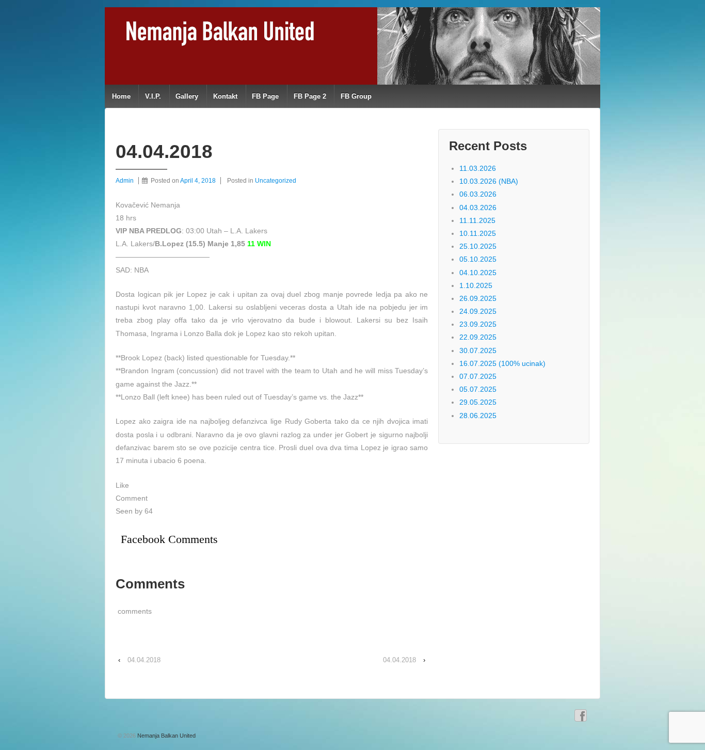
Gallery (186, 96)
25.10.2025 (477, 246)
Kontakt (225, 96)
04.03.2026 (477, 207)
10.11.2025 (477, 233)
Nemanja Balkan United (166, 735)
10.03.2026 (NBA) (488, 181)
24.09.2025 (477, 311)
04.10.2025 (477, 272)
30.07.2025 (477, 350)
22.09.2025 (477, 337)
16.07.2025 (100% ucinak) (502, 363)
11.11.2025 (477, 220)
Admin (125, 180)
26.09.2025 (477, 298)
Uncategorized (275, 180)
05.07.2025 (477, 389)
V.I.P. (153, 96)
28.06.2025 (477, 415)
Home (121, 96)
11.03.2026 (477, 168)
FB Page (265, 96)
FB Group (356, 96)
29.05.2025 (477, 402)
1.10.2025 (475, 285)
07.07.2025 (477, 376)
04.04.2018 (144, 660)
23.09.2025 (477, 324)
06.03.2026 (477, 194)
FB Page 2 (310, 96)
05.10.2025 (477, 259)
